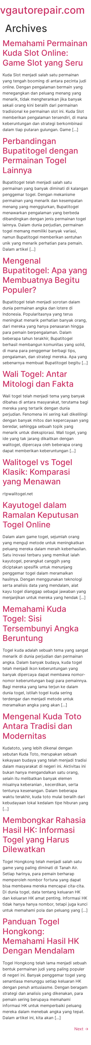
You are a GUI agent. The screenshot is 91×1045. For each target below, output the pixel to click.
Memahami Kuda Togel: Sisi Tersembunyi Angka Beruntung (41, 623)
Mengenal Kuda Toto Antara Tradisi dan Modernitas (42, 726)
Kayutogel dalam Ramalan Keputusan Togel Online (41, 514)
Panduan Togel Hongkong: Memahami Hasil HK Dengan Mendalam (41, 936)
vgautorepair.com (42, 10)
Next (81, 1028)
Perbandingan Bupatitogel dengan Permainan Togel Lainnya (40, 155)
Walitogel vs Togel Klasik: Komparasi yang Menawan (37, 472)
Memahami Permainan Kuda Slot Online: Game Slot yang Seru (45, 53)
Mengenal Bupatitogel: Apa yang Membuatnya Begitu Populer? (45, 275)
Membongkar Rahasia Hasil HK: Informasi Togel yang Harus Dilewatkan (44, 834)
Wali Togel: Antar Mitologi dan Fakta (38, 379)
